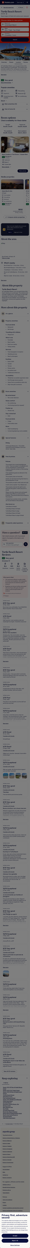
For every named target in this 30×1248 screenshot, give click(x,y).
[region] (15, 1230)
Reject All (15, 1240)
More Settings (15, 1245)
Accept (15, 1236)
